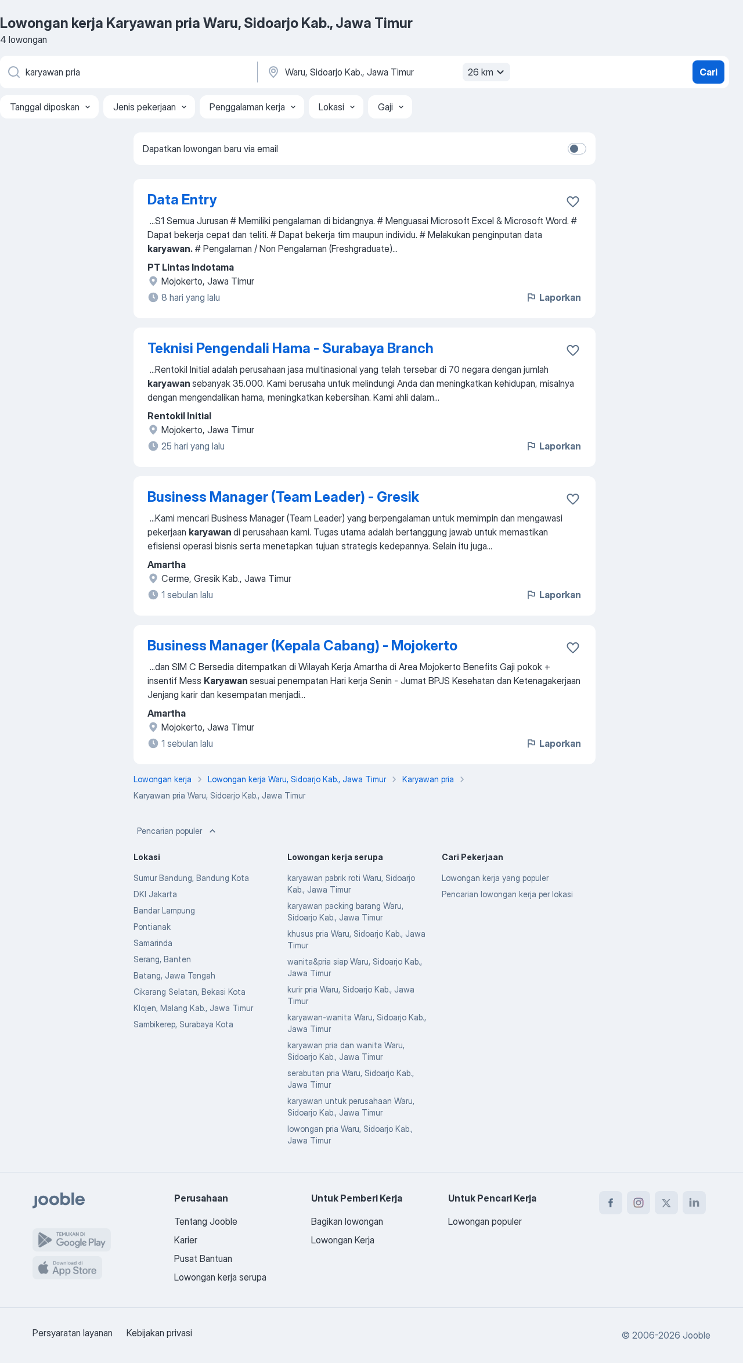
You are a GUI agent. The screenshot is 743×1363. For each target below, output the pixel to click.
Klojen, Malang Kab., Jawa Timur (193, 1008)
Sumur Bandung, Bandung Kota (191, 878)
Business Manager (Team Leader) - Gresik (283, 496)
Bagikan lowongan (347, 1221)
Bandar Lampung (164, 910)
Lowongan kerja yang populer (495, 878)
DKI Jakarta (155, 894)
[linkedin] (694, 1202)
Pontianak (152, 927)
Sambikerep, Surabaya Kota (183, 1024)
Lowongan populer (485, 1221)
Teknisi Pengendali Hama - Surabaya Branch (290, 348)
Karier (185, 1240)
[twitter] (666, 1202)
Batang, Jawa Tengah (174, 975)
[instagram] (638, 1202)
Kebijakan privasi (159, 1333)
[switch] (577, 148)
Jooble (696, 1335)
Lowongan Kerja (342, 1240)
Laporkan (560, 297)
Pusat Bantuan (203, 1258)
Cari (708, 72)
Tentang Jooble (205, 1221)
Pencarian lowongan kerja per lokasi (507, 894)
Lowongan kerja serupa (220, 1277)
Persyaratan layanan (73, 1333)
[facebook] (610, 1202)
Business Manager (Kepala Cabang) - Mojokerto (302, 645)
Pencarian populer (169, 831)
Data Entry (182, 199)
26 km (480, 72)
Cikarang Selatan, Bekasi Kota (190, 992)
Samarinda (153, 943)
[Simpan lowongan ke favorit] (573, 201)
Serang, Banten (162, 959)
